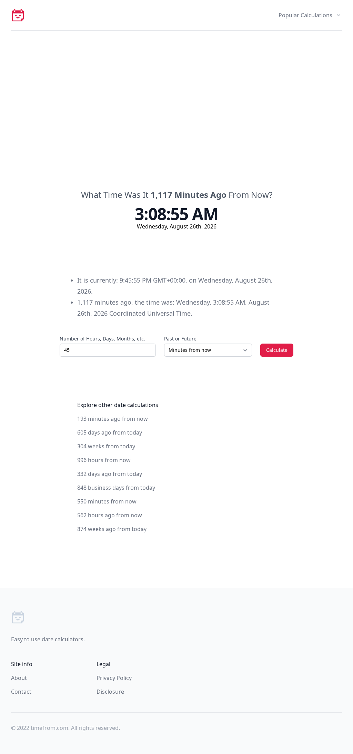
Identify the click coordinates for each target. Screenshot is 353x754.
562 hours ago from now (109, 515)
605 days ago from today (109, 432)
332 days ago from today (109, 474)
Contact (21, 691)
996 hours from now (104, 460)
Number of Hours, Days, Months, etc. (102, 338)
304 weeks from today (106, 446)
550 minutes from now (107, 501)
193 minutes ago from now (112, 418)
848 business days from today (116, 487)
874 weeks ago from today (112, 529)
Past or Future (180, 338)
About (19, 678)
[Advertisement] (176, 82)
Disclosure (110, 691)
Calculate (277, 350)
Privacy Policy (114, 678)
